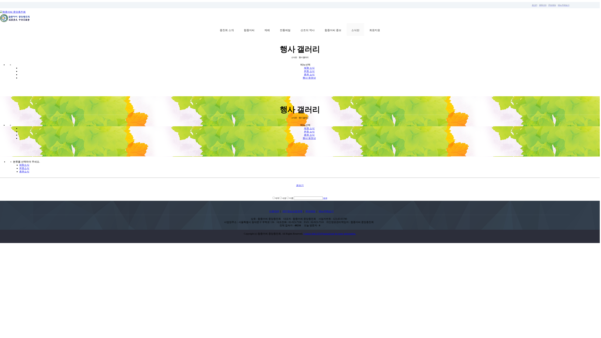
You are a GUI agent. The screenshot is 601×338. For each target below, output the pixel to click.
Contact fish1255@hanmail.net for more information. (329, 233)
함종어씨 (249, 30)
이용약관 (274, 211)
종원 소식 (309, 74)
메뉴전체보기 (326, 211)
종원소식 (24, 171)
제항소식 (24, 165)
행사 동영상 (309, 78)
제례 (267, 30)
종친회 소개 (227, 30)
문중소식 (24, 168)
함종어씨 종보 (333, 30)
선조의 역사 (307, 30)
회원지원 (374, 30)
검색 (325, 198)
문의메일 (311, 211)
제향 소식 (309, 68)
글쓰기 (300, 185)
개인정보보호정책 (292, 211)
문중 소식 (309, 71)
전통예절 (285, 30)
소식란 (355, 30)
